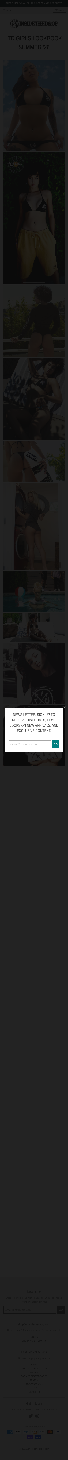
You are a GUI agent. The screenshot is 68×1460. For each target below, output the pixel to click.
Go (56, 744)
